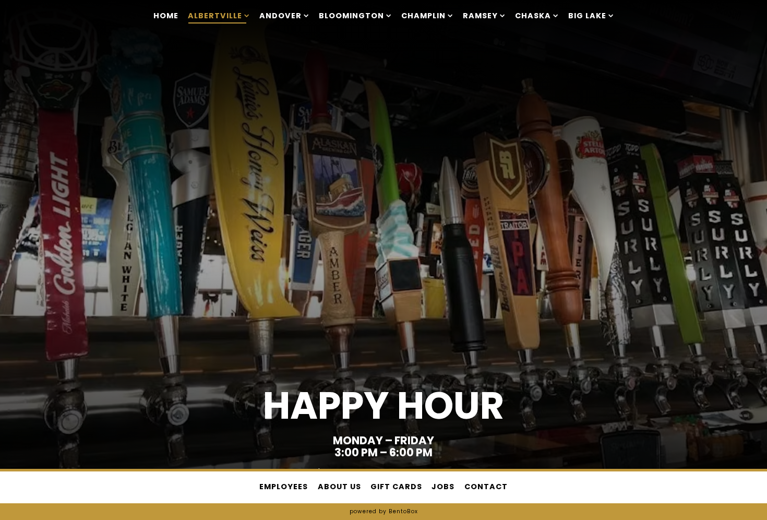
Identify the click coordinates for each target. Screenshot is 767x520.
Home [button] (165, 15)
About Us (339, 486)
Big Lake (591, 15)
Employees (283, 486)
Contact (486, 486)
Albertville (218, 15)
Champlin (427, 15)
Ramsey (484, 15)
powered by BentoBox (384, 511)
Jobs (443, 486)
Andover (284, 15)
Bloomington (355, 15)
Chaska (536, 15)
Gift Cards (396, 486)
